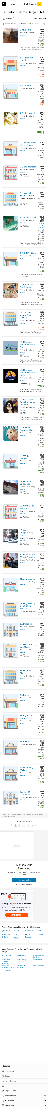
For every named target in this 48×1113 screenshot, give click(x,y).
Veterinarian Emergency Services (6, 961)
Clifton (27, 934)
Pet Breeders (6, 970)
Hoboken (40, 934)
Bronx (16, 934)
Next (36, 825)
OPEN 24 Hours (33, 24)
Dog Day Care (6, 955)
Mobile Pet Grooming (21, 966)
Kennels (22, 198)
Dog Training (21, 959)
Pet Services (27, 815)
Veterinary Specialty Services (8, 966)
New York (17, 930)
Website (22, 35)
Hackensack (6, 934)
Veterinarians (37, 959)
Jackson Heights (16, 938)
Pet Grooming (22, 955)
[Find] (39, 4)
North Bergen (16, 815)
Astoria (39, 930)
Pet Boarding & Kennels (28, 32)
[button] (44, 4)
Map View (9, 18)
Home (4, 815)
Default (41, 19)
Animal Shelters (38, 966)
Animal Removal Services (38, 956)
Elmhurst (5, 937)
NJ (9, 815)
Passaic (28, 937)
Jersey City (29, 930)
